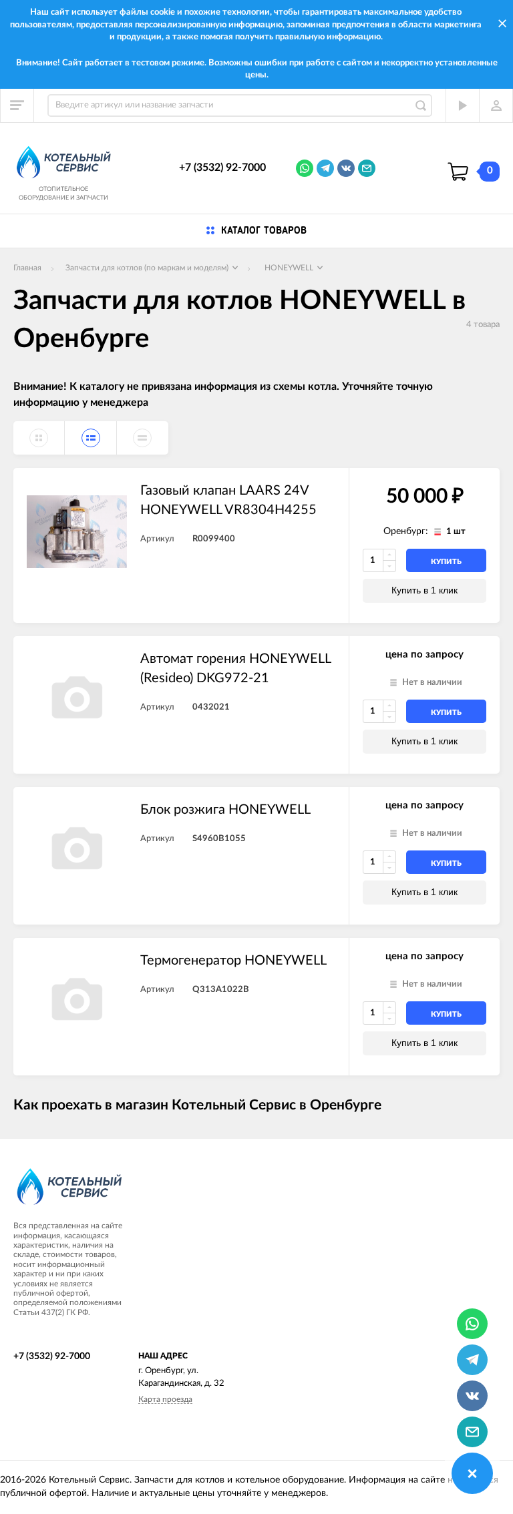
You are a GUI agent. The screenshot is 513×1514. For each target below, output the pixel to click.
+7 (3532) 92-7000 (222, 167)
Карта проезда (165, 1399)
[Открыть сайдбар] (17, 105)
